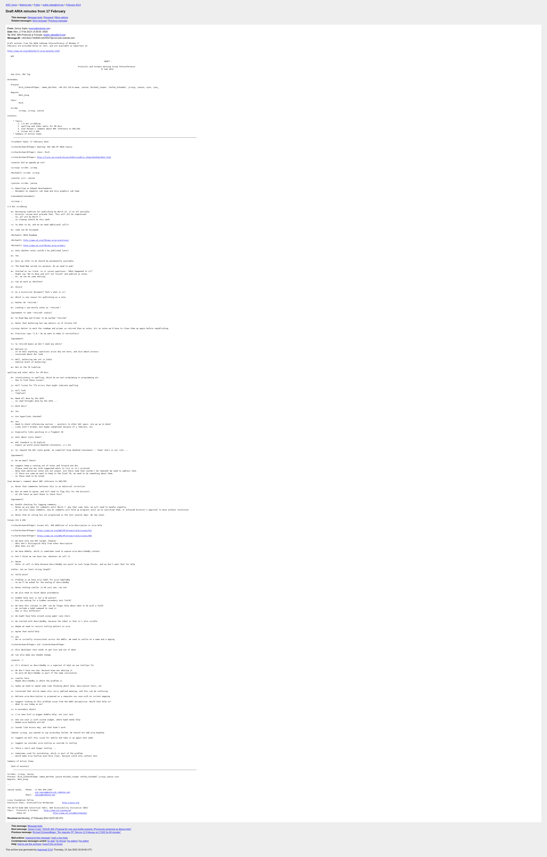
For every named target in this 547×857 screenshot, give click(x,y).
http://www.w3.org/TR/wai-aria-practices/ (46, 240)
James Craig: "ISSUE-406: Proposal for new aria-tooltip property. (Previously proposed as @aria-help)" (79, 829)
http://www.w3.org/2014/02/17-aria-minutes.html (33, 51)
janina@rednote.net (39, 28)
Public (37, 5)
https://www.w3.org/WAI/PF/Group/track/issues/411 (64, 530)
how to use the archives (29, 844)
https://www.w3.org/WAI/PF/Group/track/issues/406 (64, 536)
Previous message (58, 21)
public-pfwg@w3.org (53, 5)
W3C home (11, 5)
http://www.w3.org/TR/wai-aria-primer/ (44, 245)
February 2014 (73, 5)
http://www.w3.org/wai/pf (57, 810)
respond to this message (37, 838)
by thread (61, 841)
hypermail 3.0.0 (45, 849)
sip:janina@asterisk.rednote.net (52, 792)
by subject (73, 841)
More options (61, 17)
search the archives (53, 844)
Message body (35, 17)
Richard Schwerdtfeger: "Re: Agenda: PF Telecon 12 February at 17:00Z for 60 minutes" (77, 832)
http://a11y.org (70, 803)
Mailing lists (25, 5)
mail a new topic (60, 838)
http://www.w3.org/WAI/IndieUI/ (70, 813)
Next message (39, 21)
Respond (48, 17)
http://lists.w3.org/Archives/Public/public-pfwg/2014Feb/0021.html (74, 157)
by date (51, 841)
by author (84, 841)
